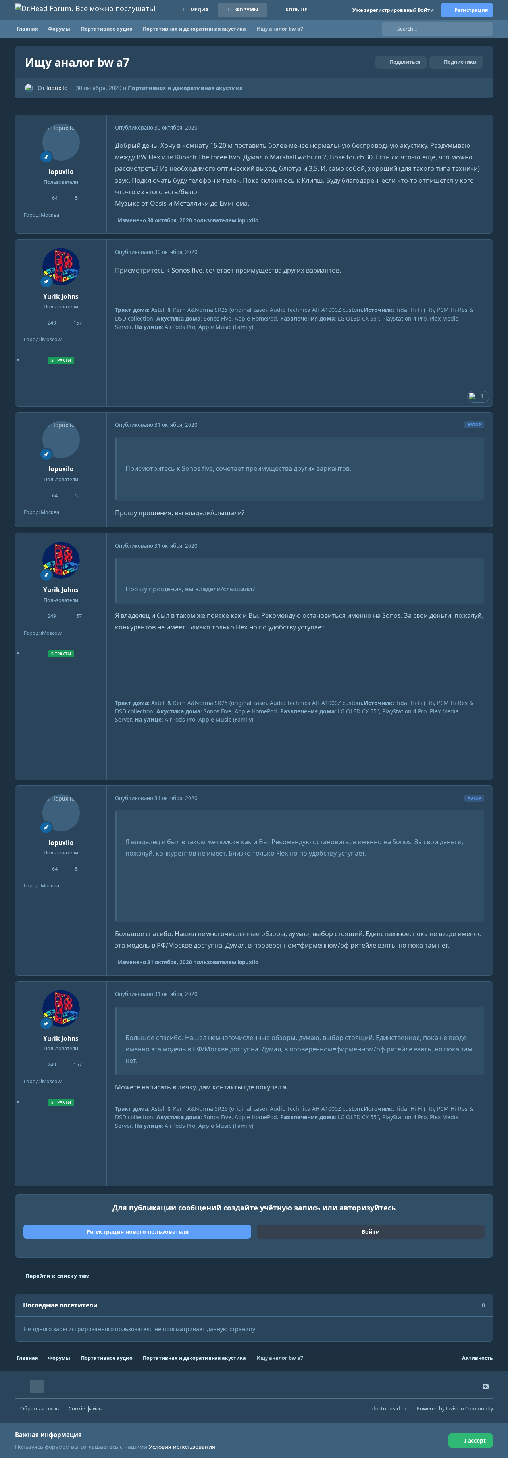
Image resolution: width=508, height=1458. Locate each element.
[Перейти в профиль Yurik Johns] (61, 266)
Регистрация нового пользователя (138, 1231)
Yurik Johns (61, 296)
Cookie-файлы (86, 1408)
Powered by (455, 1408)
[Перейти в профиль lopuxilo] (29, 88)
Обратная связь (39, 1408)
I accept (475, 1440)
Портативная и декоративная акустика (185, 88)
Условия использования (182, 1446)
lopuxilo (56, 88)
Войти (371, 1231)
